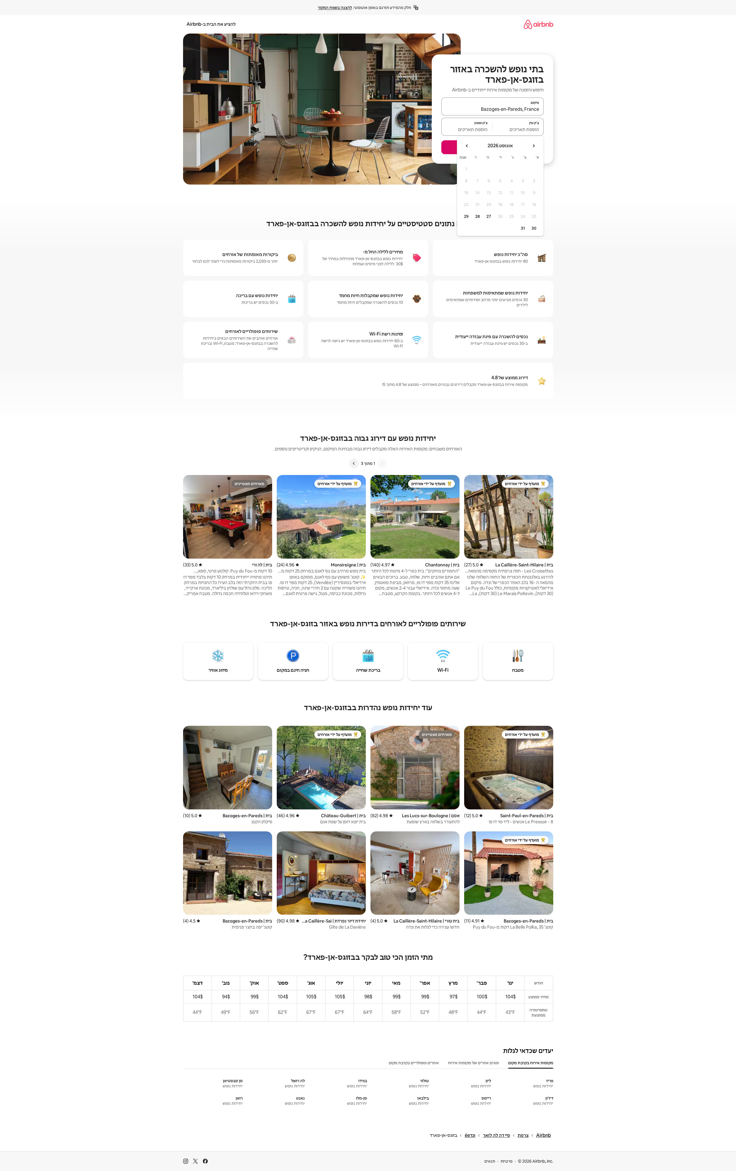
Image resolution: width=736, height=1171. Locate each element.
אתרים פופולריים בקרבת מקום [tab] (414, 1062)
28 (477, 216)
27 (488, 216)
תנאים (489, 1161)
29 (466, 216)
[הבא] (354, 463)
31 (523, 228)
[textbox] (518, 129)
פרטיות (506, 1161)
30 (534, 228)
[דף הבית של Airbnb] (538, 24)
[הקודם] (382, 463)
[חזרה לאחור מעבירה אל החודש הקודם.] (533, 146)
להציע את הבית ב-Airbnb (211, 24)
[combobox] (492, 109)
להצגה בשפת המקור (335, 7)
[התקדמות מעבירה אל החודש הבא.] (467, 146)
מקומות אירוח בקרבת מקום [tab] (530, 1062)
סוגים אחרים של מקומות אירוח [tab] (473, 1062)
